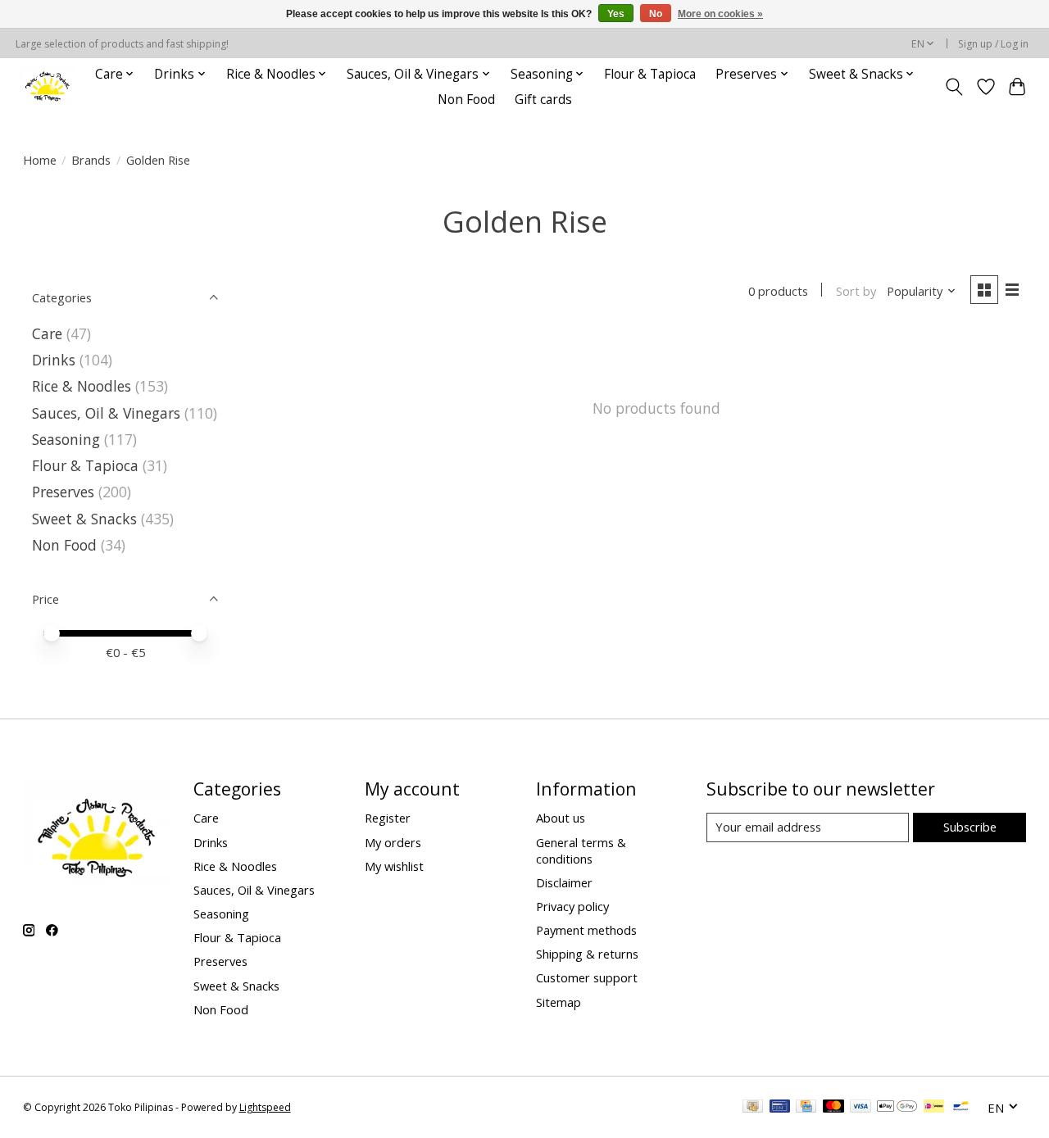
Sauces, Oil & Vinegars (106, 413)
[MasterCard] (833, 1107)
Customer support (587, 977)
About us (560, 817)
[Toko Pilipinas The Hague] (47, 86)
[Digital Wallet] (897, 1107)
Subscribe (970, 826)
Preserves (63, 491)
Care (47, 333)
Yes (615, 14)
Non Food (466, 99)
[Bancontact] (961, 1107)
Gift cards (543, 99)
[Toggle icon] (953, 87)
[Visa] (860, 1107)
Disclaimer (564, 882)
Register (388, 817)
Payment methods (586, 930)
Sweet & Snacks (84, 518)
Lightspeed (265, 1107)
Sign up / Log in (993, 44)
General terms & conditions (581, 850)
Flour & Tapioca (650, 74)
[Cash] (752, 1107)
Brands (91, 160)
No (655, 14)
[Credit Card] (806, 1107)
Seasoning (66, 439)
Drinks (53, 360)
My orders (393, 842)
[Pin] (780, 1107)
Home (40, 160)
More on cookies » (720, 14)
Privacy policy (572, 906)
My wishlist (394, 866)
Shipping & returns (587, 953)
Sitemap (558, 1002)
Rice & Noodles (81, 386)
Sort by (856, 291)
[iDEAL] (934, 1107)
